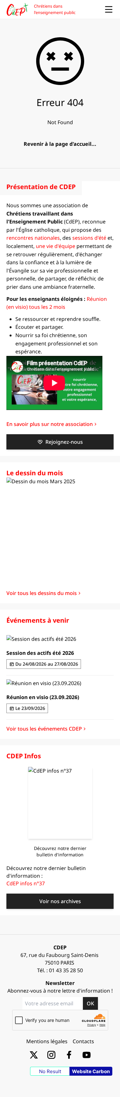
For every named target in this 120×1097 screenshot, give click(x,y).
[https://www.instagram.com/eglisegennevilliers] (51, 1054)
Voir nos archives (60, 901)
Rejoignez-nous (64, 441)
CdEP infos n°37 (25, 883)
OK (90, 1003)
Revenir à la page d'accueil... (60, 143)
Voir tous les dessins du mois (41, 593)
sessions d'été (89, 237)
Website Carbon (91, 1071)
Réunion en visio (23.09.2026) (42, 697)
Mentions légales (47, 1041)
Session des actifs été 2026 (40, 652)
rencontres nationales (33, 237)
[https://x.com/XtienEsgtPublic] (34, 1054)
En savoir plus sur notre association (49, 424)
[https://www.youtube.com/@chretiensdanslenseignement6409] (87, 1054)
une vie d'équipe (55, 246)
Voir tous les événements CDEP (44, 728)
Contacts (83, 1041)
